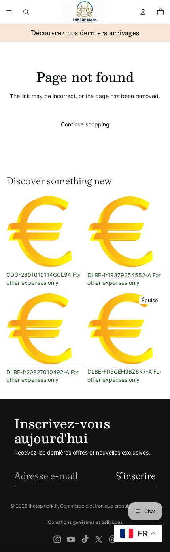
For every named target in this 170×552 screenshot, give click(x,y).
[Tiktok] (85, 539)
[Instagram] (57, 539)
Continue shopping (85, 124)
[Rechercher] (26, 12)
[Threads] (112, 539)
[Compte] (143, 12)
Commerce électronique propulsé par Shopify (110, 506)
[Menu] (9, 12)
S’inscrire (136, 476)
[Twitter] (99, 539)
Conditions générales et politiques (85, 522)
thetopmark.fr (43, 506)
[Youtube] (71, 539)
